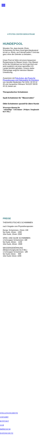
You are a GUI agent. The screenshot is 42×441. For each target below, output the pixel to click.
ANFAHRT (4, 417)
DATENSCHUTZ (6, 433)
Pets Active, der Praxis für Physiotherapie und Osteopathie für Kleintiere (21, 79)
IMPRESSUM (5, 429)
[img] (21, 20)
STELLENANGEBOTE (9, 413)
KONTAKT (4, 421)
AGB (2, 425)
